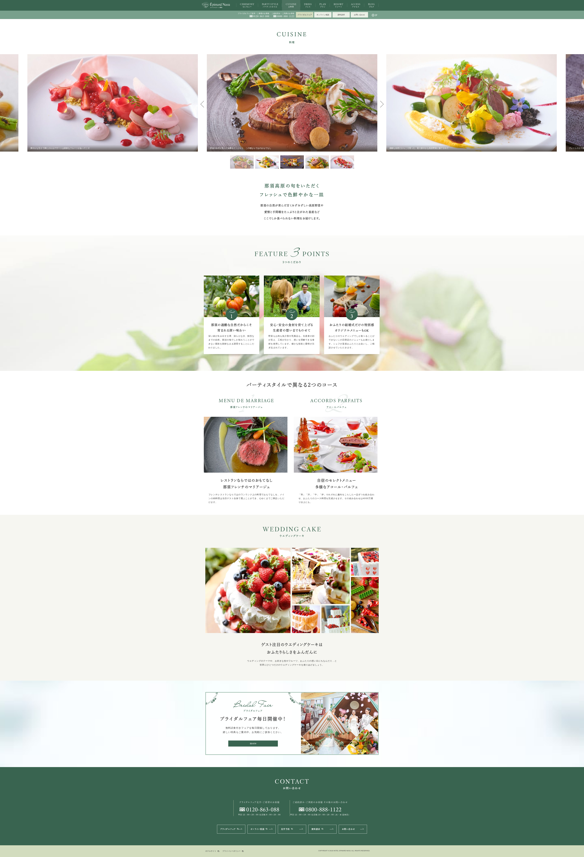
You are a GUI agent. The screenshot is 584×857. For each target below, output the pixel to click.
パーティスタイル (270, 5)
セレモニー (247, 5)
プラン (322, 5)
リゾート (338, 5)
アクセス (355, 5)
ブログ (371, 5)
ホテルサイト (210, 851)
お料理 (291, 5)
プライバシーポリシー (231, 851)
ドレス (308, 5)
